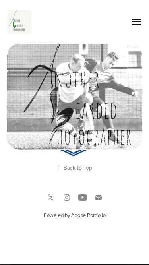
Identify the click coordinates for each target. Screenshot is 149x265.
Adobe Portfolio (88, 215)
